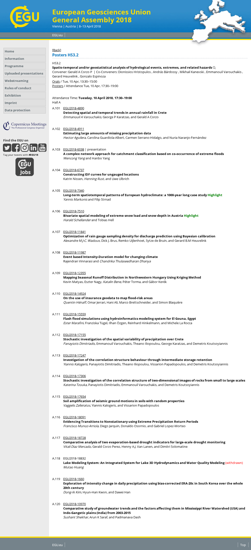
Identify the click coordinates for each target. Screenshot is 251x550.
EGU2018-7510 (73, 211)
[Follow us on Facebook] (16, 150)
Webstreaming (16, 80)
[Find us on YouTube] (42, 150)
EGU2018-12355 (74, 273)
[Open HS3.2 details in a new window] (214, 67)
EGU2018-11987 (74, 252)
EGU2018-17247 (74, 355)
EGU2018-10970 (74, 504)
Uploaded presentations (24, 73)
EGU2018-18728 (74, 437)
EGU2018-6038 (73, 149)
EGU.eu (57, 35)
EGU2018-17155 (74, 335)
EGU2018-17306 (74, 376)
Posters (57, 86)
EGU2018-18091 (74, 417)
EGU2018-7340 (73, 190)
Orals (56, 81)
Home (9, 51)
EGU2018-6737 (73, 170)
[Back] (56, 50)
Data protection (17, 110)
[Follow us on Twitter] (7, 150)
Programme (14, 66)
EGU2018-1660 (73, 479)
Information (14, 58)
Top (243, 545)
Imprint (11, 103)
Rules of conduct (18, 88)
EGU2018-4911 (73, 129)
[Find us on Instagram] (25, 150)
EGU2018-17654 (74, 396)
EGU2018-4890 (73, 108)
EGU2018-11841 (74, 232)
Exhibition (13, 95)
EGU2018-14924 (74, 293)
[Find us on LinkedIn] (33, 150)
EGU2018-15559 (74, 314)
